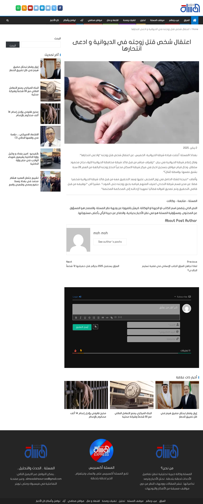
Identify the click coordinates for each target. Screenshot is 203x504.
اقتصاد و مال (112, 20)
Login (76, 297)
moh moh (100, 233)
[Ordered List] (94, 318)
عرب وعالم (174, 20)
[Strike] (89, 318)
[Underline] (85, 318)
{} (116, 317)
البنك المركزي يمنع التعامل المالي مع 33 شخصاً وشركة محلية (24, 91)
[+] (120, 317)
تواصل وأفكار (69, 20)
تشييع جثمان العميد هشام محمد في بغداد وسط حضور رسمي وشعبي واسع (24, 181)
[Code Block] (107, 318)
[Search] (8, 20)
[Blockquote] (103, 318)
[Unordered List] (98, 318)
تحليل (143, 20)
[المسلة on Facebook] (60, 8)
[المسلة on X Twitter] (54, 8)
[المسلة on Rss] (24, 8)
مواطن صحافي (95, 20)
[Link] (111, 318)
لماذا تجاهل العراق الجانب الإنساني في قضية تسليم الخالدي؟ (169, 266)
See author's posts (110, 241)
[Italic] (80, 318)
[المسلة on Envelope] (48, 8)
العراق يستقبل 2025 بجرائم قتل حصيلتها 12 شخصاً (92, 264)
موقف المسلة (157, 20)
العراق (187, 20)
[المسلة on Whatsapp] (18, 8)
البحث (57, 38)
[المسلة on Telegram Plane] (42, 8)
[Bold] (76, 318)
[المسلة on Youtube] (30, 8)
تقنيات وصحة (129, 20)
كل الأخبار (54, 20)
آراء (81, 20)
